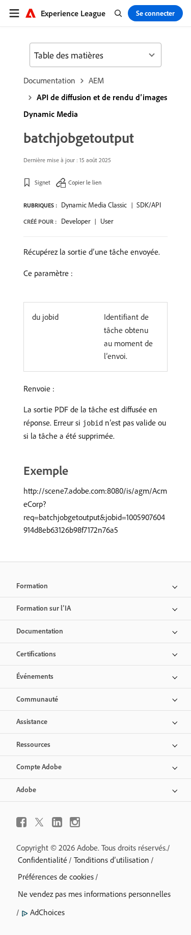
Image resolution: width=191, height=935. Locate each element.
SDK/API (149, 204)
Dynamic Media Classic (94, 204)
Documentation (49, 80)
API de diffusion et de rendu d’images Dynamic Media (95, 105)
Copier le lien (84, 182)
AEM (96, 80)
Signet (42, 182)
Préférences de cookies (56, 876)
